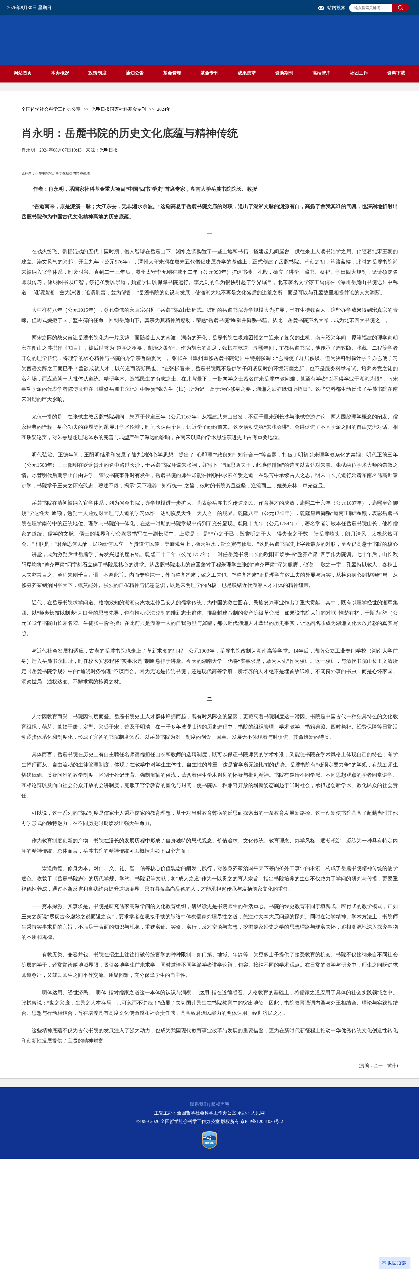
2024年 (164, 109)
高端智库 (321, 73)
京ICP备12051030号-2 (261, 1121)
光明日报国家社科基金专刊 (118, 109)
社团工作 (359, 73)
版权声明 (220, 1104)
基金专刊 (209, 73)
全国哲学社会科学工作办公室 (51, 109)
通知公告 (135, 73)
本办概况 (60, 73)
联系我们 (199, 1104)
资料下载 (396, 73)
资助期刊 (284, 73)
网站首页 (23, 73)
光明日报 (108, 150)
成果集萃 (247, 73)
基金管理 (172, 73)
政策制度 (97, 73)
